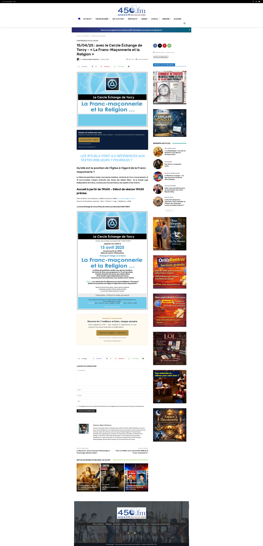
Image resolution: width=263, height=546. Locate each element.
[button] (184, 23)
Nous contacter (98, 524)
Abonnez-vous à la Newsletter (164, 65)
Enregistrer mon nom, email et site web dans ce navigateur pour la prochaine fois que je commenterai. (111, 406)
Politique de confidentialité (160, 524)
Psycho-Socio (169, 197)
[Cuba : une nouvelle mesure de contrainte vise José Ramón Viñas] (158, 189)
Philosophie (105, 484)
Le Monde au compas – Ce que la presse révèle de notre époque (135, 487)
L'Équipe (109, 524)
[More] (128, 66)
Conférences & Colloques (98, 36)
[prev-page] (78, 495)
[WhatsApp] (169, 46)
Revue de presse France (133, 482)
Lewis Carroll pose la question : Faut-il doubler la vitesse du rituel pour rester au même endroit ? (175, 202)
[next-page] (81, 495)
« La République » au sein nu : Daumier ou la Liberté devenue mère (87, 487)
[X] (256, 1)
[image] (169, 87)
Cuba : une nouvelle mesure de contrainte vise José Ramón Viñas (175, 190)
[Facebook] (253, 1)
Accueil (79, 36)
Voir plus (169, 210)
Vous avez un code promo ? (87, 147)
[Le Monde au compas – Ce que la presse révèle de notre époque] (136, 477)
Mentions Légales (142, 524)
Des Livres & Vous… (84, 482)
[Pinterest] (165, 46)
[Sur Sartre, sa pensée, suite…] (112, 477)
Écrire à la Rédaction (161, 57)
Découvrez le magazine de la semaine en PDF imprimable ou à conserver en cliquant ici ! (131, 30)
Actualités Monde (170, 185)
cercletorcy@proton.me (126, 198)
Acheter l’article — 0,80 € (89, 140)
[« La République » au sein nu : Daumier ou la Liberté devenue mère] (88, 477)
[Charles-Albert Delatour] (78, 59)
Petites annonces (128, 524)
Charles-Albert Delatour (90, 59)
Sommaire (117, 524)
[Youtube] (259, 1)
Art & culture (85, 36)
